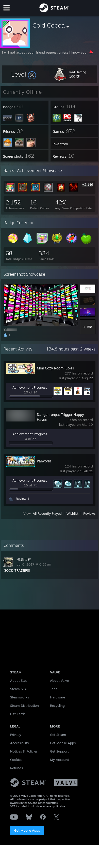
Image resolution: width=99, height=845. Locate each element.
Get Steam (58, 735)
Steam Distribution (24, 705)
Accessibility (19, 743)
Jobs (53, 689)
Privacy (15, 735)
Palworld (44, 461)
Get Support (59, 751)
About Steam (20, 680)
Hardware (57, 697)
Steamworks (19, 697)
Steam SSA (18, 689)
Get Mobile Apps (27, 830)
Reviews (89, 513)
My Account (59, 760)
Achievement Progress (29, 387)
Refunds (16, 768)
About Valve (59, 680)
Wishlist (72, 513)
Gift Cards (17, 714)
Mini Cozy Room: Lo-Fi (55, 368)
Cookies (16, 760)
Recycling (57, 705)
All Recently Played (47, 513)
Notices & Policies (24, 751)
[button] (23, 74)
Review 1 (22, 499)
